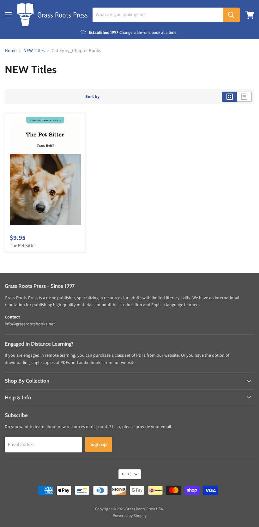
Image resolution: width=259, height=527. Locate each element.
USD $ (126, 474)
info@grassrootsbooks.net (30, 324)
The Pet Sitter (23, 245)
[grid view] (229, 97)
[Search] (231, 15)
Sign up (98, 444)
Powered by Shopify (130, 515)
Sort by (92, 96)
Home (10, 50)
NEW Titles (34, 50)
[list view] (244, 97)
